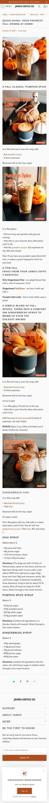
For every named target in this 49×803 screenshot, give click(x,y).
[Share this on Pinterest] (27, 681)
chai (11, 506)
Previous (34, 15)
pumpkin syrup (14, 154)
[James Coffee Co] (24, 6)
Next (42, 15)
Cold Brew (20, 288)
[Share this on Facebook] (21, 681)
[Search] (39, 6)
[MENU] (1, 6)
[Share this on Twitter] (14, 681)
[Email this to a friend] (34, 681)
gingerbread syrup (15, 387)
